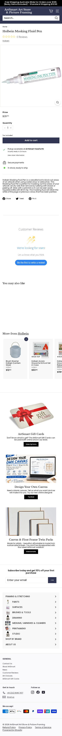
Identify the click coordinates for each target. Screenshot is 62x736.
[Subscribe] (52, 580)
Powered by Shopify (12, 730)
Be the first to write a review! (31, 262)
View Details (31, 551)
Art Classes (7, 676)
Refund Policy (9, 727)
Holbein (6, 40)
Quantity (7, 123)
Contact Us (7, 663)
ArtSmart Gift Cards (11, 679)
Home (5, 27)
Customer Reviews (10, 673)
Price (5, 112)
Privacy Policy (25, 727)
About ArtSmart (9, 666)
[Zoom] (57, 102)
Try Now (31, 497)
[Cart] (50, 11)
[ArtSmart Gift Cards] (31, 416)
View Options (31, 444)
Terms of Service (43, 727)
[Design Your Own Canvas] (31, 469)
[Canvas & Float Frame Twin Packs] (31, 521)
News (5, 670)
